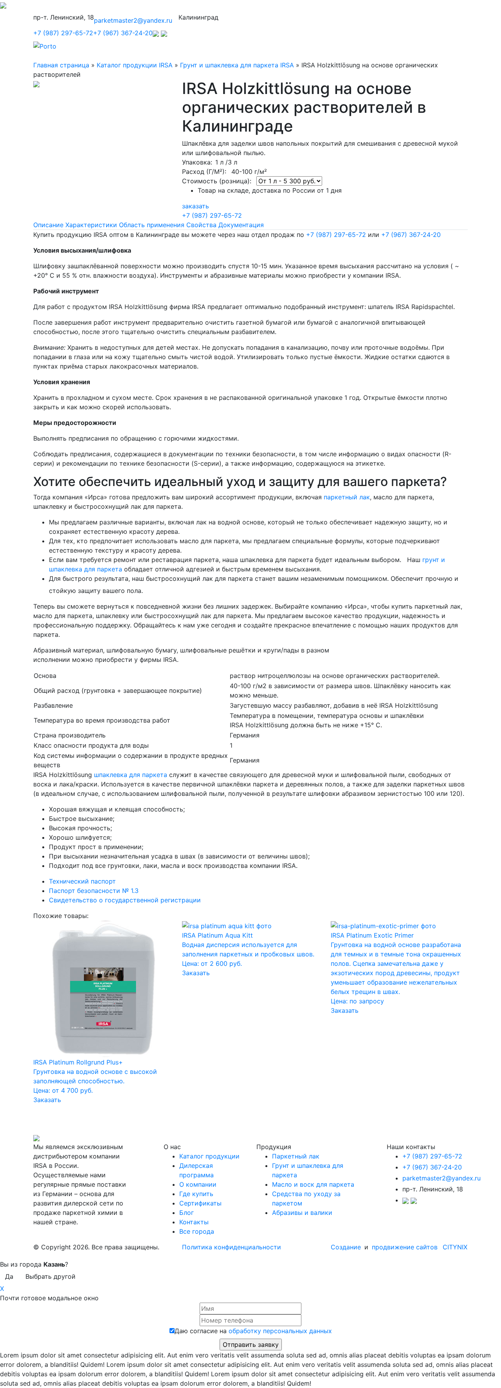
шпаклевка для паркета (130, 775)
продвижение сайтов (405, 1247)
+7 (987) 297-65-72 (63, 33)
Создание (347, 1247)
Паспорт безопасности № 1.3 (94, 891)
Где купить (196, 1194)
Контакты (194, 1222)
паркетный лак (347, 497)
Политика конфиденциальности (231, 1247)
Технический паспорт (82, 881)
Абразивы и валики (302, 1212)
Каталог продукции (209, 1156)
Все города (196, 1231)
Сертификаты (200, 1203)
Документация (241, 225)
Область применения (151, 225)
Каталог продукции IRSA (135, 65)
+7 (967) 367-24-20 (123, 33)
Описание (48, 225)
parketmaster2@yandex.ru (133, 20)
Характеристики (91, 225)
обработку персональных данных (280, 1331)
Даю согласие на (253, 1331)
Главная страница (61, 65)
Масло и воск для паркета (313, 1184)
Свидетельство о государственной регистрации (125, 900)
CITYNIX (455, 1247)
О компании (197, 1184)
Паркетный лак (295, 1156)
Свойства (201, 225)
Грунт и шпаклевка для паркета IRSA (237, 65)
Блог (186, 1212)
